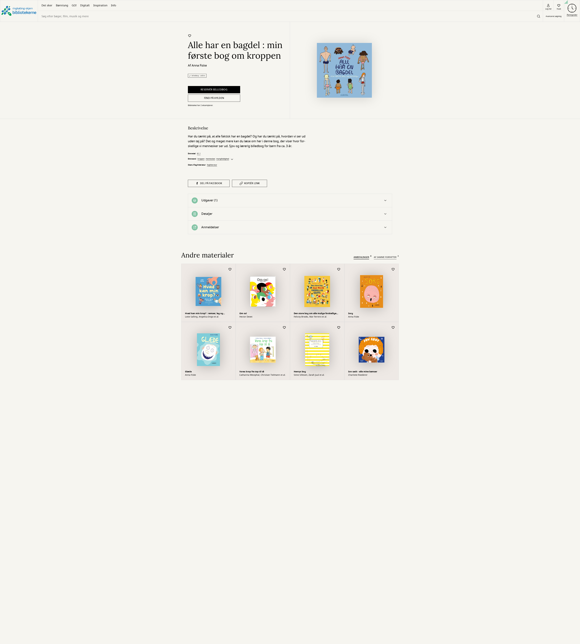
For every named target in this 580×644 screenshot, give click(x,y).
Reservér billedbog (214, 89)
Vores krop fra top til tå (251, 371)
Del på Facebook (211, 183)
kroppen (201, 159)
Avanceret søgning (553, 16)
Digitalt (85, 5)
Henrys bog (300, 371)
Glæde (188, 371)
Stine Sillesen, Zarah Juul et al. (309, 375)
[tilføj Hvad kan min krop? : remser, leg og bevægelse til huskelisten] (230, 269)
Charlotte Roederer (357, 375)
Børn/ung (62, 5)
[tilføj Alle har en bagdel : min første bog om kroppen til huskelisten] (190, 35)
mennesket (210, 159)
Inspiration (100, 5)
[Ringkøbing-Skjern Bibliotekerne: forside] (19, 11)
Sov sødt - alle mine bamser (362, 371)
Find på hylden (214, 98)
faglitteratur (212, 165)
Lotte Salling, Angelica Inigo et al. (202, 317)
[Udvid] (232, 159)
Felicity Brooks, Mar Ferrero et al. (310, 317)
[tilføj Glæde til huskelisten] (230, 328)
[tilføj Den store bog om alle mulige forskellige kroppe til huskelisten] (339, 269)
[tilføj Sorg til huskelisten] (393, 269)
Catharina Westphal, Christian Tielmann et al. (262, 375)
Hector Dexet (245, 317)
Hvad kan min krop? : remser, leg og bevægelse (204, 314)
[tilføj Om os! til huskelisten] (284, 269)
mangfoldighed (222, 159)
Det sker (47, 5)
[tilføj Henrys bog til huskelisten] (339, 328)
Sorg (350, 313)
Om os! (243, 313)
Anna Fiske (199, 65)
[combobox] (290, 16)
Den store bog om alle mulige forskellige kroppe (315, 314)
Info (113, 5)
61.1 (199, 153)
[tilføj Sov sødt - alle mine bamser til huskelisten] (393, 328)
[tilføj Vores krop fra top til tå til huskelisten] (284, 328)
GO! (74, 5)
